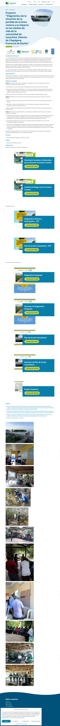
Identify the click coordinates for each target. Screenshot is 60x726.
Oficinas (29, 1)
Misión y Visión (9, 704)
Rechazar (16, 721)
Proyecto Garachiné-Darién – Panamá (15, 418)
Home (7, 9)
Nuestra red (8, 702)
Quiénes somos (49, 4)
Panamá (34, 1)
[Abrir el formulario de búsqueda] (53, 1)
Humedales (23, 4)
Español (44, 1)
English (48, 1)
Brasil (39, 1)
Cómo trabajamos (9, 706)
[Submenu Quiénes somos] (53, 4)
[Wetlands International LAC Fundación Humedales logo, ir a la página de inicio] (11, 3)
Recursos (41, 4)
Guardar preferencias (35, 721)
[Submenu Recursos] (43, 4)
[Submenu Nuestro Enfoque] (37, 4)
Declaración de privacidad (21, 723)
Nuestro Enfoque (33, 4)
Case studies (11, 9)
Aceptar (6, 721)
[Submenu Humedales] (27, 4)
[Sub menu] (31, 2)
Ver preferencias (25, 721)
